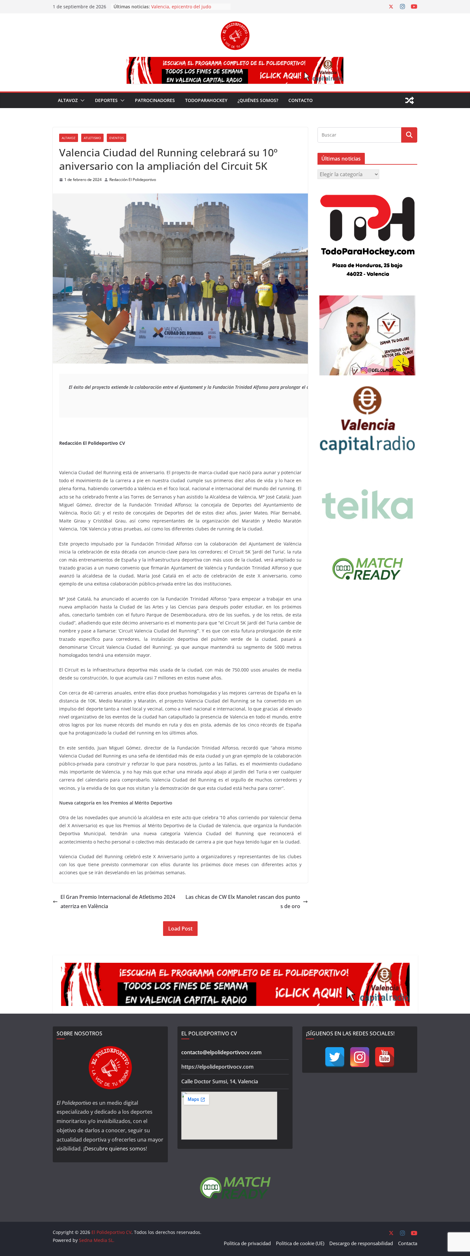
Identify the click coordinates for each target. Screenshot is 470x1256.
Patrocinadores (155, 100)
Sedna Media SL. (96, 1240)
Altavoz (68, 100)
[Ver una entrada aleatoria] (409, 100)
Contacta (407, 1243)
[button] (81, 100)
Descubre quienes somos (115, 1148)
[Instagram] (359, 1057)
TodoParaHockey (206, 100)
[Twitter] (335, 1057)
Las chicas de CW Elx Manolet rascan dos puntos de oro (242, 901)
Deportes (106, 100)
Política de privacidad (247, 1243)
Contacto (300, 100)
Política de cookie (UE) (300, 1243)
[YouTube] (384, 1057)
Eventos (116, 138)
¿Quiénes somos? (258, 100)
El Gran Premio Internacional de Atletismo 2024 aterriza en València (117, 901)
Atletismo (92, 138)
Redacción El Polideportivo (132, 179)
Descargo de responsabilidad (361, 1243)
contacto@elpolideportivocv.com (221, 1052)
